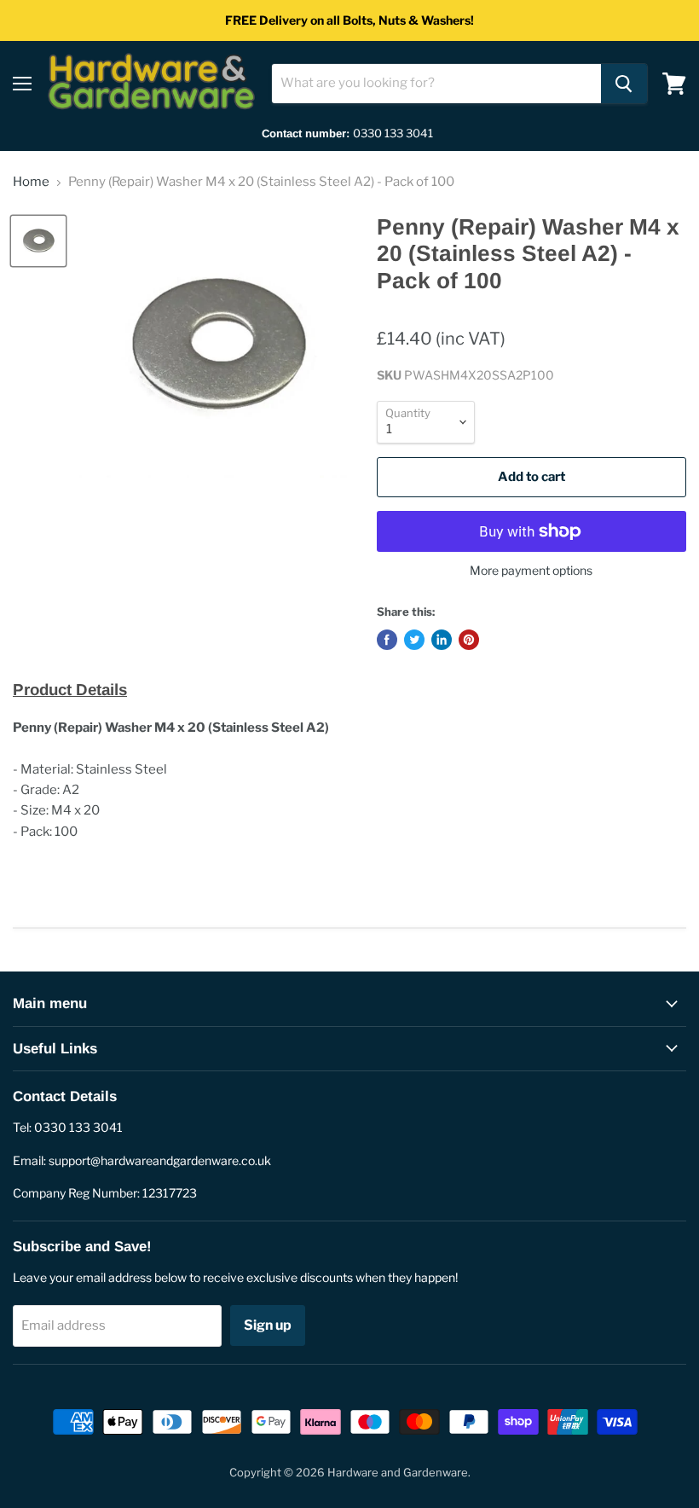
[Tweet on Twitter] (414, 639)
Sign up (268, 1325)
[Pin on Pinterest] (469, 639)
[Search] (624, 83)
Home (31, 182)
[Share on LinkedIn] (441, 639)
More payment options (531, 570)
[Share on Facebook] (387, 639)
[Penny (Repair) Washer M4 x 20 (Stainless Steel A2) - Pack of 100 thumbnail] (38, 241)
